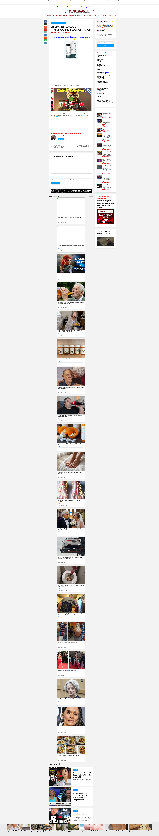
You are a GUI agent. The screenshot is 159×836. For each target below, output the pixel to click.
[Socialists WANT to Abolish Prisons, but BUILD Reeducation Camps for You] (60, 796)
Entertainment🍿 (107, 24)
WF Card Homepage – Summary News (104, 85)
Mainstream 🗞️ (100, 26)
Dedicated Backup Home (102, 93)
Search (105, 45)
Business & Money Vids (101, 65)
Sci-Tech (117, 0)
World (112, 0)
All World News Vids (101, 64)
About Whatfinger (100, 89)
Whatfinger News (84, 115)
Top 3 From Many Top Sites (102, 99)
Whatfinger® (49, 0)
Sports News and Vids (101, 66)
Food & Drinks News (101, 81)
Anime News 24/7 (100, 80)
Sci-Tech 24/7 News (100, 76)
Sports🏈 (103, 25)
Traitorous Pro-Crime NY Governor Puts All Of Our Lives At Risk (82, 775)
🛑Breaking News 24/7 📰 (102, 21)
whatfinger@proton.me (103, 88)
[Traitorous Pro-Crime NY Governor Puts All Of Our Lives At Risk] (60, 776)
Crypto (99, 25)
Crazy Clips (106, 0)
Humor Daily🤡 (106, 27)
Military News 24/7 (100, 59)
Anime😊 (100, 29)
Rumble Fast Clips (64, 0)
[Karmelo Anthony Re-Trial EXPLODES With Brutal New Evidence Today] (99, 185)
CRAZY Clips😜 (106, 22)
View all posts (61, 139)
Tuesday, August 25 (39, 0)
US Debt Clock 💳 (108, 29)
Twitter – (104, 26)
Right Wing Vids (100, 97)
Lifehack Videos (100, 68)
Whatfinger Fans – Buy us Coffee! (103, 100)
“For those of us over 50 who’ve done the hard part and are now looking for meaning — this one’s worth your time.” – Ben (105, 103)
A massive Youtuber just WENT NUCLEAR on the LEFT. (106, 160)
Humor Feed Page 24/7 (101, 73)
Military (85, 0)
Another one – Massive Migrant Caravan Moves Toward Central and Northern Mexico (106, 178)
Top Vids (75, 769)
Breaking (56, 0)
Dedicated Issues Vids (101, 83)
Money (100, 0)
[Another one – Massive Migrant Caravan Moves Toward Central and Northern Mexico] (99, 177)
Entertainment (78, 0)
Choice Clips (99, 61)
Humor (95, 0)
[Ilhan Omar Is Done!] (60, 817)
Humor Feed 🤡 (100, 27)
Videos (71, 0)
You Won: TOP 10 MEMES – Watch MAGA (66, 85)
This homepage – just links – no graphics (105, 75)
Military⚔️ (101, 24)
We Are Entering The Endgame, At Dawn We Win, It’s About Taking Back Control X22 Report (106, 136)
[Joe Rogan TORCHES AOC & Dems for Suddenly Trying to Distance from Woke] (99, 152)
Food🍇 (103, 29)
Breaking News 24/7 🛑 (101, 55)
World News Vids (100, 63)
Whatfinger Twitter (100, 92)
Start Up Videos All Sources (102, 82)
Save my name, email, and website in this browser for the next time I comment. (65, 179)
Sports (90, 0)
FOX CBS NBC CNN (100, 58)
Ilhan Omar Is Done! (80, 814)
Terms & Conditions (101, 90)
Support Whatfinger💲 (101, 30)
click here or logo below (61, 116)
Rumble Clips (109, 21)
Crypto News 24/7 (100, 77)
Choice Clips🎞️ (100, 22)
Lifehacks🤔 (110, 26)
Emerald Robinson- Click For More (58, 22)
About (122, 0)
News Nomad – (103, 72)
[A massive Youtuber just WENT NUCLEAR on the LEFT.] (99, 160)
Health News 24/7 (100, 78)
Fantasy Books (99, 69)
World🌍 (107, 25)
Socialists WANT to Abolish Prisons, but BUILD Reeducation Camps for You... (80, 796)
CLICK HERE (55, 15)
